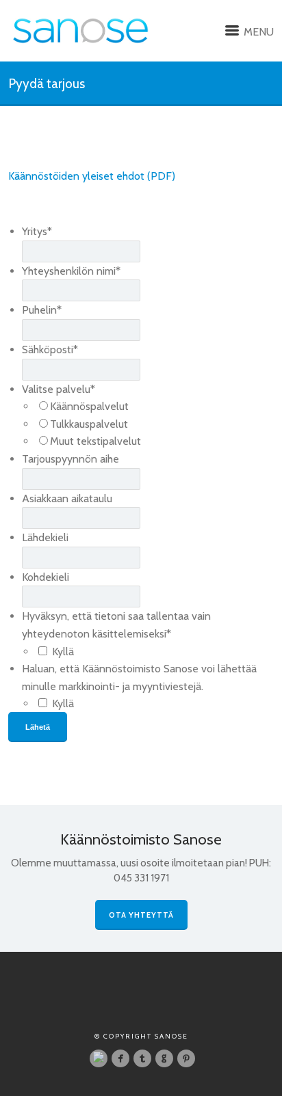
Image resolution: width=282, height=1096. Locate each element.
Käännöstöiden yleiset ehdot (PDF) (91, 175)
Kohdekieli (45, 577)
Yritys (37, 231)
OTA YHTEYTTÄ (141, 915)
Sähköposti (50, 349)
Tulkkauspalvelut (89, 423)
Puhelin (42, 309)
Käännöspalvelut (89, 406)
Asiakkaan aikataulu (67, 498)
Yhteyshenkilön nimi (71, 270)
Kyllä (63, 651)
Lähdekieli (45, 537)
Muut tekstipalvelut (95, 441)
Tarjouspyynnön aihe (70, 458)
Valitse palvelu (58, 389)
